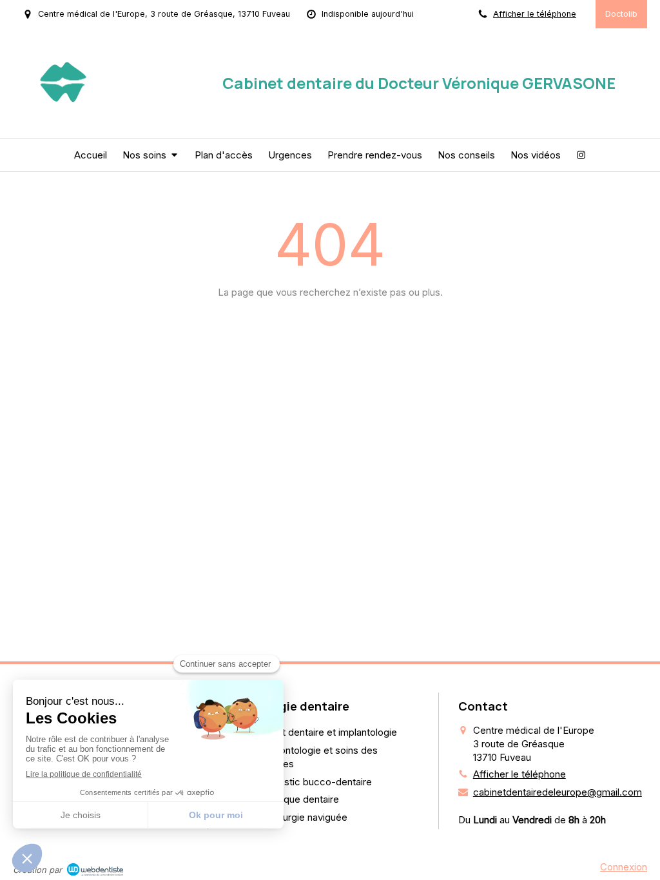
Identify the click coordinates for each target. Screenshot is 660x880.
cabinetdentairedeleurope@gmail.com (557, 792)
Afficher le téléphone (534, 14)
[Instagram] (581, 154)
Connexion (623, 867)
